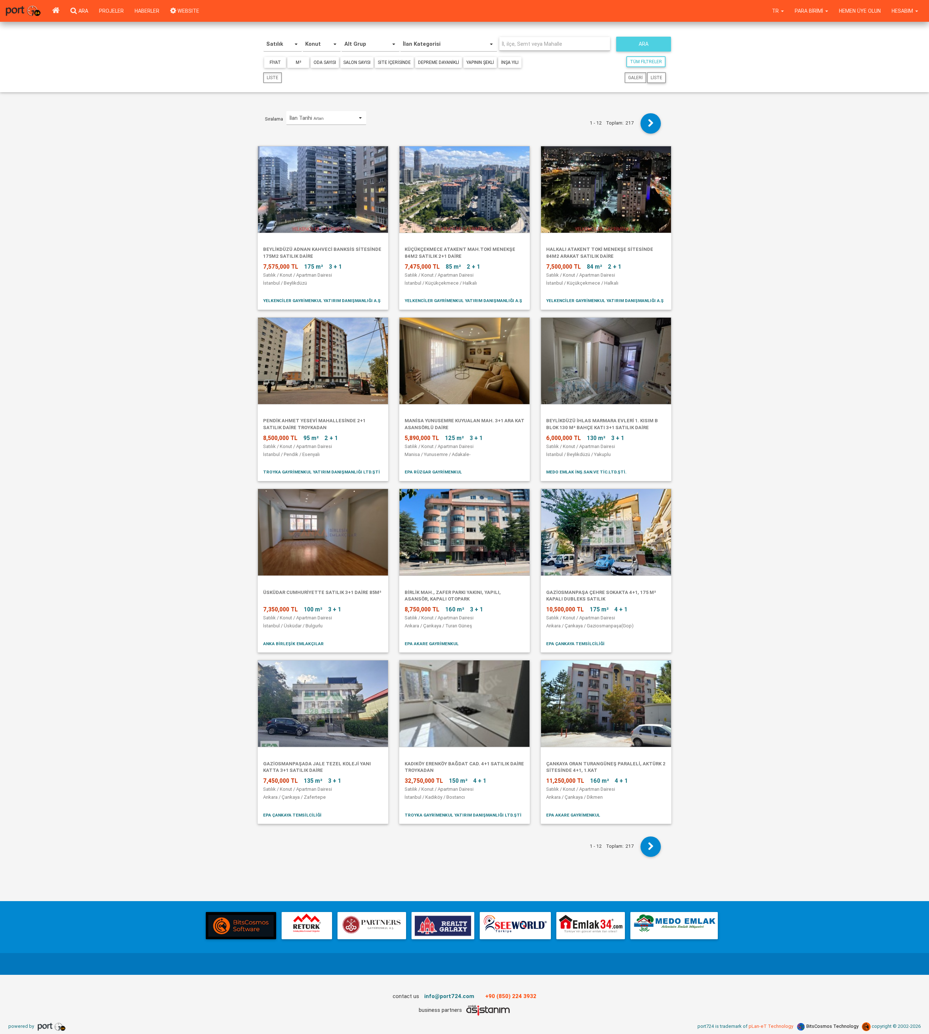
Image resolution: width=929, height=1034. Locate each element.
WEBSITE (187, 11)
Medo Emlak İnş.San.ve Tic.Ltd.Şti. (586, 472)
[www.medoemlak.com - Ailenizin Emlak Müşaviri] (674, 925)
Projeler (111, 11)
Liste (272, 77)
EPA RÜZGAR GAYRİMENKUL (433, 472)
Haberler (147, 11)
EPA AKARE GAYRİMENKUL (432, 643)
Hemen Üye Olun (860, 11)
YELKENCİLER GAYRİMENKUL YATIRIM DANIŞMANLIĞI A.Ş (322, 300)
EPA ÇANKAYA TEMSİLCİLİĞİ (575, 643)
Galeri (635, 77)
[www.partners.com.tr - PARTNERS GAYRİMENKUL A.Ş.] (371, 925)
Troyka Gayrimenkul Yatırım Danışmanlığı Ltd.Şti (321, 472)
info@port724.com (449, 996)
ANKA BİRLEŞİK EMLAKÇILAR (293, 643)
